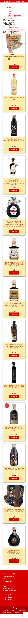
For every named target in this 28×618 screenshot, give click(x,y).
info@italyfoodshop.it (9, 590)
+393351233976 (9, 588)
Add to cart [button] (14, 67)
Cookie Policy (8, 581)
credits (23, 612)
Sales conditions (9, 576)
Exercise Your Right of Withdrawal (14, 574)
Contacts (5, 586)
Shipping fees (8, 579)
